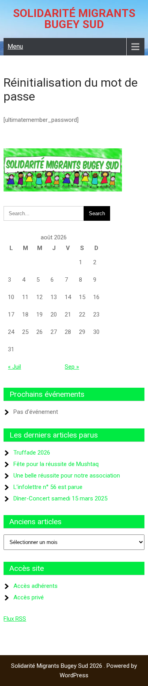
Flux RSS (15, 618)
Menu (15, 46)
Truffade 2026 (31, 452)
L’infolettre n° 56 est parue (47, 487)
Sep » (72, 366)
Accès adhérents (35, 585)
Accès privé (28, 597)
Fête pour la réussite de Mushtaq (56, 464)
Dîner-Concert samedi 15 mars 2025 (60, 498)
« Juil (14, 366)
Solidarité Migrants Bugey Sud (74, 19)
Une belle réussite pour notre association (66, 475)
